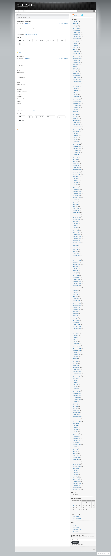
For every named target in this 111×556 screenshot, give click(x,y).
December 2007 (77, 438)
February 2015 (76, 277)
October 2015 (76, 262)
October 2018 (76, 195)
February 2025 (76, 53)
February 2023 (76, 98)
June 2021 (75, 135)
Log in (74, 526)
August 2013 (76, 311)
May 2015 (75, 272)
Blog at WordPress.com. (22, 548)
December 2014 (77, 281)
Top (94, 549)
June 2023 (75, 90)
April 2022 (75, 116)
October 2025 (76, 38)
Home (17, 11)
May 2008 (75, 429)
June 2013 (75, 315)
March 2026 (76, 28)
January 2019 (76, 189)
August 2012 (76, 333)
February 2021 (76, 143)
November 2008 (77, 418)
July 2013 (75, 313)
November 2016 (77, 238)
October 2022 (76, 105)
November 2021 (77, 126)
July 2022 (75, 111)
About (21, 10)
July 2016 (75, 245)
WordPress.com (77, 531)
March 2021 (76, 141)
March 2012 (76, 343)
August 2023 (76, 86)
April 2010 (75, 386)
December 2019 (77, 169)
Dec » (75, 511)
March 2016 (76, 253)
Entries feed (76, 527)
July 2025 (75, 43)
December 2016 (77, 236)
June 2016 (75, 247)
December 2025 (77, 34)
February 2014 (76, 300)
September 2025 (77, 40)
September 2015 (77, 264)
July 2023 (75, 88)
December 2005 (77, 483)
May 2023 (75, 92)
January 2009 (76, 414)
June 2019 (75, 180)
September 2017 (77, 219)
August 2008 (76, 423)
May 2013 (75, 317)
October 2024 (76, 60)
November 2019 (77, 171)
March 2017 (76, 231)
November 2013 (77, 305)
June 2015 (75, 270)
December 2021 (77, 124)
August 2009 (76, 401)
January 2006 (76, 481)
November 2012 (77, 328)
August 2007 (76, 446)
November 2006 (77, 463)
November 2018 (77, 193)
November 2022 (77, 103)
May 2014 (75, 294)
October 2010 (76, 375)
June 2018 (75, 202)
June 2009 (75, 405)
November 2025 (77, 36)
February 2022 (76, 120)
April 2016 (75, 251)
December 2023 (77, 79)
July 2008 (75, 425)
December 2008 (77, 416)
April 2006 (75, 476)
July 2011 (75, 358)
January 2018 (76, 212)
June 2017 (75, 225)
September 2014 (77, 287)
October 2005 (76, 487)
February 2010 (76, 390)
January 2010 (76, 392)
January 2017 (76, 234)
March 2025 (76, 51)
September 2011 (77, 354)
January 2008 (76, 436)
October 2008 (76, 420)
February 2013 (76, 322)
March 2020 (76, 163)
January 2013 (76, 324)
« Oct (72, 511)
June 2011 (75, 360)
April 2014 (75, 296)
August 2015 (76, 266)
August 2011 (76, 356)
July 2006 (75, 470)
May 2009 (75, 406)
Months (26, 110)
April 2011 (75, 363)
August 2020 (76, 154)
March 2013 (76, 320)
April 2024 (75, 71)
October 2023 (76, 83)
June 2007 (75, 449)
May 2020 (75, 159)
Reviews (30, 34)
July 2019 (75, 178)
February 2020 (76, 165)
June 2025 (75, 45)
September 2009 (77, 399)
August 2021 (76, 131)
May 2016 (75, 249)
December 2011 (77, 348)
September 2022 (77, 107)
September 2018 (77, 197)
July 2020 (75, 156)
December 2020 (77, 146)
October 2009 (76, 397)
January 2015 (76, 279)
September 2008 (77, 421)
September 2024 (77, 62)
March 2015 (76, 275)
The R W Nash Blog (26, 5)
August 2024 (76, 64)
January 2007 (76, 459)
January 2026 (76, 32)
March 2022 (76, 118)
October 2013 (76, 307)
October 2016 (76, 240)
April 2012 (75, 341)
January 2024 (76, 77)
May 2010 (75, 384)
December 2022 (77, 101)
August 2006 (76, 468)
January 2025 (76, 55)
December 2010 (77, 371)
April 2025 (75, 49)
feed (76, 15)
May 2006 (75, 474)
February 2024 (76, 75)
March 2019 (76, 186)
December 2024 (77, 57)
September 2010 (77, 376)
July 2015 (75, 268)
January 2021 (76, 144)
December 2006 (77, 461)
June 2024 (75, 68)
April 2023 (75, 94)
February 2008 (76, 435)
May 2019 (75, 182)
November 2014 (77, 283)
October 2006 (76, 464)
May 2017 (75, 227)
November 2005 (77, 485)
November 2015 (77, 261)
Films (26, 34)
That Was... (21, 129)
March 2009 (76, 410)
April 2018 (75, 206)
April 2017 (75, 229)
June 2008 (75, 427)
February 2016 (76, 255)
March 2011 (76, 365)
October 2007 (20, 56)
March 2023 (76, 96)
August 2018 (76, 199)
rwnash (27, 23)
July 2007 (75, 448)
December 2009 (77, 393)
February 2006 (76, 479)
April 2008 (75, 431)
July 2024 (75, 66)
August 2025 (76, 42)
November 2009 (77, 395)
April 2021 (75, 139)
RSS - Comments (77, 518)
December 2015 (77, 259)
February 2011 (76, 367)
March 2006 (76, 478)
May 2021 (75, 137)
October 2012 (76, 330)
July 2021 (75, 133)
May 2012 (75, 339)
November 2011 (77, 350)
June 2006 (75, 472)
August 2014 (76, 289)
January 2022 (76, 122)
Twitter (84, 15)
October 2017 (76, 217)
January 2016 (76, 257)
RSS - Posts (76, 516)
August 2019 (76, 176)
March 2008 (76, 433)
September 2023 (77, 85)
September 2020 (77, 152)
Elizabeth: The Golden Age (24, 21)
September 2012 (77, 332)
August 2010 (76, 378)
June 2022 (75, 113)
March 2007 (76, 455)
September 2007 (77, 444)
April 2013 (75, 319)
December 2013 (77, 304)
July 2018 (75, 201)
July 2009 (75, 403)
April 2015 (75, 274)
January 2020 (76, 167)
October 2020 (76, 150)
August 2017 (76, 221)
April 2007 (75, 453)
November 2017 (77, 216)
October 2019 (76, 173)
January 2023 (76, 100)
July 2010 (75, 380)
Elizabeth (34, 34)
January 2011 (76, 369)
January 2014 (76, 302)
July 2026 (75, 21)
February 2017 (76, 232)
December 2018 (77, 191)
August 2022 (76, 109)
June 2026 (75, 23)
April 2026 (75, 27)
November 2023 (77, 81)
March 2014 (76, 298)
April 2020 (75, 161)
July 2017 (75, 223)
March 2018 (76, 208)
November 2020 (77, 148)
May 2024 (75, 70)
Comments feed (77, 529)
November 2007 (77, 440)
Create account (76, 524)
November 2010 (77, 373)
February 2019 (76, 188)
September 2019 (77, 174)
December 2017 (77, 214)
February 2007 (76, 457)
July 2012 (75, 335)
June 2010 (75, 382)
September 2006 (77, 466)
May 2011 (75, 362)
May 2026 (75, 25)
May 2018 (75, 204)
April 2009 (75, 408)
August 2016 (76, 244)
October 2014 (76, 285)
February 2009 (76, 412)
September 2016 (77, 242)
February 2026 (76, 30)
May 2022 (75, 115)
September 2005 (77, 489)
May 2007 (75, 451)
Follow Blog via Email (77, 535)
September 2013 (77, 309)
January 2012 (76, 347)
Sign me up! (75, 542)
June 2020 (75, 158)
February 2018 (76, 210)
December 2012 (77, 326)
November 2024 (77, 58)
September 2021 (77, 129)
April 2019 (75, 184)
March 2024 (76, 73)
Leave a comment (64, 23)
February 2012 (76, 345)
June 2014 (75, 292)
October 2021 (76, 128)
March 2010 (76, 388)
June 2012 (75, 337)
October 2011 (76, 352)
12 (73, 505)
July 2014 (75, 290)
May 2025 (75, 47)
